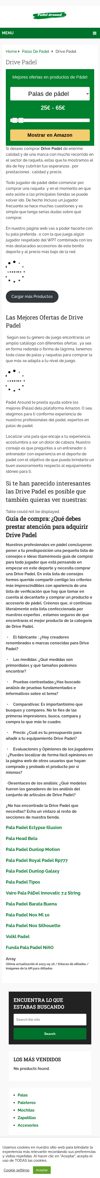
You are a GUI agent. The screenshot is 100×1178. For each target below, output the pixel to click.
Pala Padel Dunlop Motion (33, 849)
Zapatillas (27, 1117)
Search (50, 1034)
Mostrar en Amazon (49, 135)
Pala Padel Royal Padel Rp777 (37, 860)
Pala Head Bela (21, 838)
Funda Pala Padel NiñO (30, 947)
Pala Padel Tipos (23, 882)
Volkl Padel (18, 936)
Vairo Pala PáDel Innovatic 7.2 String (43, 892)
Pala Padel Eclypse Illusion (34, 827)
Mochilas (26, 1110)
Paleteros (27, 1102)
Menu (8, 33)
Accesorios (28, 1125)
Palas (23, 1095)
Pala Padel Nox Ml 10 (28, 914)
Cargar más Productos (32, 296)
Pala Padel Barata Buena (31, 903)
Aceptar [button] (42, 1170)
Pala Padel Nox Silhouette (33, 925)
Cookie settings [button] (16, 1170)
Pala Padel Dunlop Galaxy (32, 871)
